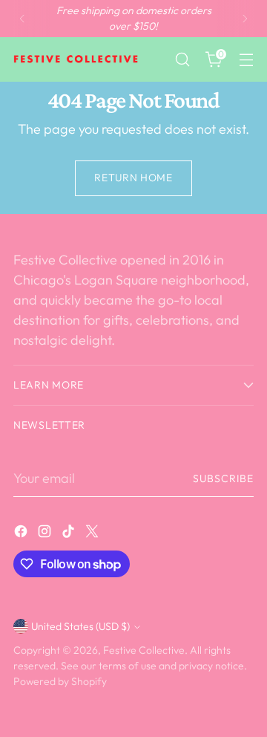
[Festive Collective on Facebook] (22, 534)
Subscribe (223, 478)
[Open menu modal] (246, 60)
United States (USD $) (80, 626)
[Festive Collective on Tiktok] (70, 534)
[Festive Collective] (76, 59)
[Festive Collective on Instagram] (46, 534)
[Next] (244, 18)
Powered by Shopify (60, 681)
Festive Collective (144, 650)
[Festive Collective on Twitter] (93, 534)
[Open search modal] (182, 60)
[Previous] (22, 18)
